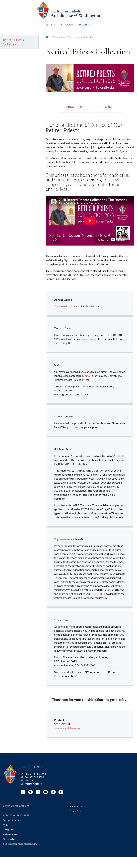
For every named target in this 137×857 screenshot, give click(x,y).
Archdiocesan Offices (16, 806)
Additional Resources (16, 815)
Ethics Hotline (9, 839)
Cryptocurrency (64, 539)
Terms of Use (76, 811)
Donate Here (74, 106)
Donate (86, 24)
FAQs (5, 825)
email (88, 375)
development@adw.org (67, 728)
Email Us (29, 780)
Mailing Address (33, 783)
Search (68, 24)
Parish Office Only (11, 834)
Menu (52, 24)
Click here (59, 306)
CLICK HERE (98, 593)
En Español (107, 106)
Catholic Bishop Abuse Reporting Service (21, 844)
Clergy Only (8, 829)
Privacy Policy (76, 806)
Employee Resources (12, 820)
